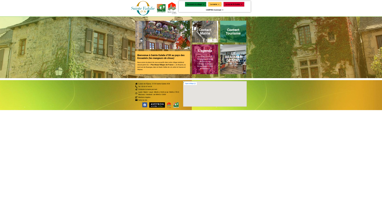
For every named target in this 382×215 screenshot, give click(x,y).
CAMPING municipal (213, 10)
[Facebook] (144, 104)
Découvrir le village (194, 4)
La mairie (213, 4)
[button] (161, 47)
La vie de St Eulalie (233, 4)
